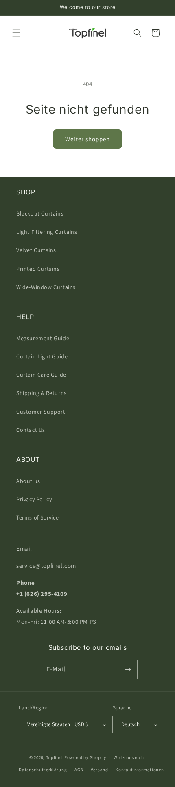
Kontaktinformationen (140, 769)
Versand (99, 769)
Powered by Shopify (85, 757)
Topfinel (54, 757)
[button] (16, 33)
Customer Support (41, 411)
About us (28, 481)
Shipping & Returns (41, 393)
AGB (78, 769)
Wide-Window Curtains (46, 287)
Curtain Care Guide (41, 374)
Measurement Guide (42, 338)
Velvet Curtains (36, 250)
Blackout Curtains (39, 213)
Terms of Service (37, 517)
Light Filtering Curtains (46, 231)
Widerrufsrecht (130, 757)
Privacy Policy (34, 499)
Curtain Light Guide (42, 356)
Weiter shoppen (87, 139)
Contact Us (30, 429)
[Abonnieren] (128, 669)
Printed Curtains (38, 268)
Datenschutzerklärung (43, 769)
